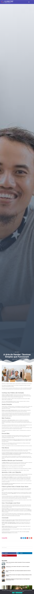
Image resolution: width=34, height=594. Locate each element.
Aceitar (13, 592)
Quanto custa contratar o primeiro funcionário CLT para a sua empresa (18, 562)
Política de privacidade (19, 592)
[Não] (32, 591)
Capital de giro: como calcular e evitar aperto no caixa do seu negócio (17, 566)
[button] (29, 2)
